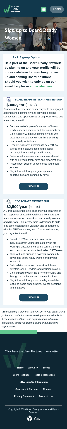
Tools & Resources (44, 374)
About (31, 367)
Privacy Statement (24, 396)
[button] (43, 9)
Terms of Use (46, 396)
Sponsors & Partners (26, 389)
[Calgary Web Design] (33, 418)
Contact (47, 389)
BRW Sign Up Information (33, 382)
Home (20, 367)
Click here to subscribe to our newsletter (32, 351)
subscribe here (41, 86)
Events (46, 367)
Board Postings (20, 374)
